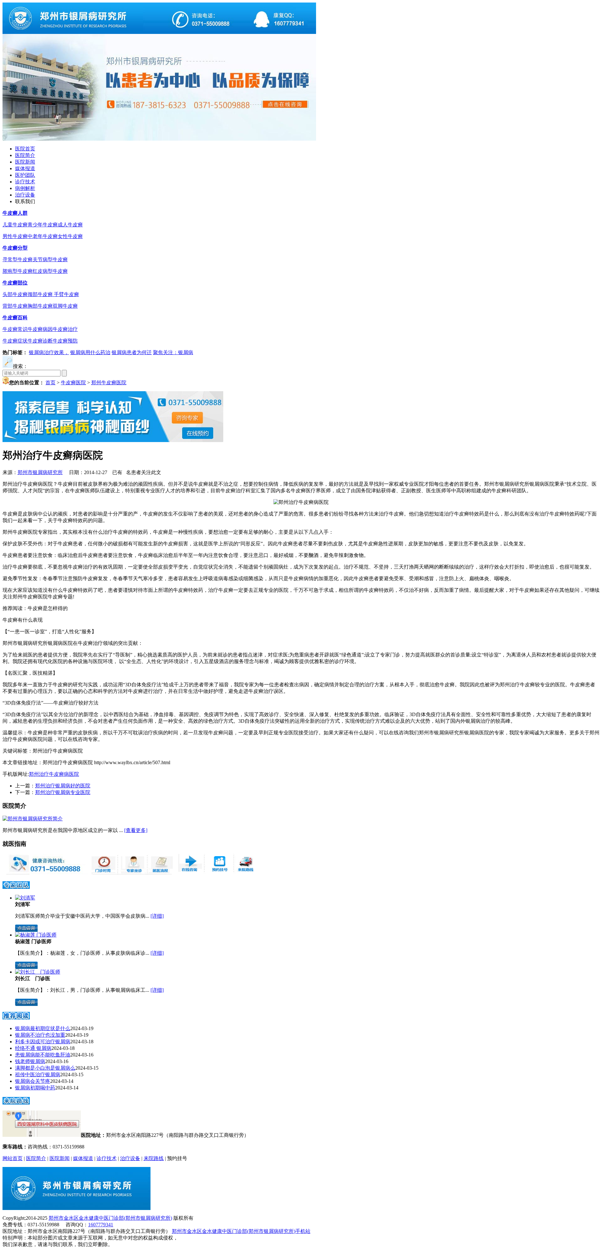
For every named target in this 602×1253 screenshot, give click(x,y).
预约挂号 (177, 1158)
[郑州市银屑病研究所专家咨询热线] (45, 872)
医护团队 (25, 175)
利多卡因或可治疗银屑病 (42, 1041)
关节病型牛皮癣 (50, 259)
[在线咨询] (301, 502)
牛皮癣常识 (15, 329)
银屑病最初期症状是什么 (42, 1028)
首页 (50, 382)
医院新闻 (25, 162)
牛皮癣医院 (73, 382)
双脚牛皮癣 (65, 306)
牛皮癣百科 (15, 317)
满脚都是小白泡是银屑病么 (45, 1068)
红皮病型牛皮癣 (50, 271)
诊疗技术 (25, 181)
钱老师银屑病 (30, 1061)
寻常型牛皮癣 (18, 259)
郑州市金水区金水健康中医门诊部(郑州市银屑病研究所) (110, 1218)
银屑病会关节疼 (32, 1081)
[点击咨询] (26, 930)
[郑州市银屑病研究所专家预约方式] (131, 872)
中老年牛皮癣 (43, 236)
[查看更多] (135, 830)
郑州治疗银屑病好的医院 (62, 785)
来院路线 (154, 1158)
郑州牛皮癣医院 (108, 382)
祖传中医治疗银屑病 (37, 1074)
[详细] (157, 916)
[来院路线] (16, 1102)
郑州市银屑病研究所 (40, 472)
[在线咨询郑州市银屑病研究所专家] (218, 872)
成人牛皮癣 (70, 224)
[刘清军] (25, 897)
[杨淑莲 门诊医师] (35, 934)
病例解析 (25, 188)
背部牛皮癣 (15, 306)
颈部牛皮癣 (41, 294)
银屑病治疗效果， (49, 352)
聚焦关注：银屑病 (173, 352)
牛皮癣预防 (65, 340)
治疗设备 (25, 194)
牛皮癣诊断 (40, 340)
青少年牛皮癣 (43, 224)
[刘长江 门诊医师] (37, 972)
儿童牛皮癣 (15, 224)
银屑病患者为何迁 (132, 352)
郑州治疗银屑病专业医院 (62, 792)
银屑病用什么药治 (90, 352)
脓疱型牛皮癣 (18, 271)
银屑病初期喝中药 (35, 1087)
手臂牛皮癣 (66, 294)
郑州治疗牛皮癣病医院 (54, 774)
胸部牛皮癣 (40, 306)
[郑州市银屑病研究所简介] (33, 818)
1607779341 (100, 1224)
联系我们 (25, 201)
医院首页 (25, 148)
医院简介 (25, 155)
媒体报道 (25, 168)
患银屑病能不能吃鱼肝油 (42, 1054)
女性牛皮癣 (70, 236)
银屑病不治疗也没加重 (40, 1035)
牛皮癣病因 (40, 329)
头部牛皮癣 (15, 294)
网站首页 (13, 1158)
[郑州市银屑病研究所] (159, 32)
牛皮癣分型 (15, 248)
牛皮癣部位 (15, 282)
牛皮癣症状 (15, 340)
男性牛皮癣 (15, 236)
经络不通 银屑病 (33, 1048)
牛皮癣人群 (15, 213)
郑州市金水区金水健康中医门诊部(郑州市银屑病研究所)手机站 (241, 1231)
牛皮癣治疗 (65, 329)
